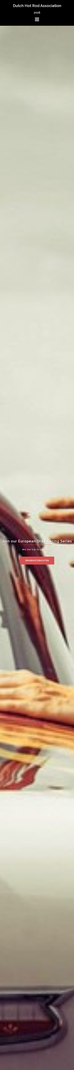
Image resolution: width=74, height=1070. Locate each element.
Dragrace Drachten (37, 560)
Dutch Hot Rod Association (37, 5)
